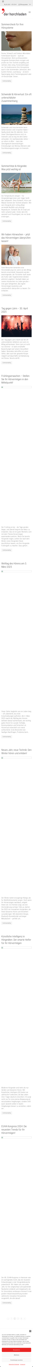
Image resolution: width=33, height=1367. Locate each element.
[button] (30, 1331)
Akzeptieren (16, 1350)
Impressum (22, 1364)
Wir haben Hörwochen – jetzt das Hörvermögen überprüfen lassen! (16, 238)
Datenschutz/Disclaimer (14, 1364)
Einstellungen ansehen (16, 1360)
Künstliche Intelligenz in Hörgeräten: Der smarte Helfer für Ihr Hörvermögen (16, 940)
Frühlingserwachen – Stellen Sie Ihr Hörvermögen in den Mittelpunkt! (15, 379)
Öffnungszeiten (24, 4)
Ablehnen (16, 1355)
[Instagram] (2, 1)
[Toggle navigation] (30, 12)
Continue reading (7, 81)
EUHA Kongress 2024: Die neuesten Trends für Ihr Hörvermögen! (14, 1129)
